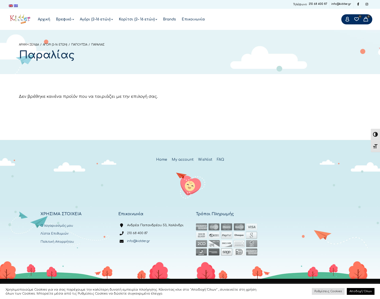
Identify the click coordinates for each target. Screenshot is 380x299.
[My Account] (347, 19)
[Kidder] (20, 19)
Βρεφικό (63, 19)
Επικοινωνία (193, 19)
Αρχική (44, 19)
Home (161, 160)
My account (183, 160)
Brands (169, 19)
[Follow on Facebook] (358, 4)
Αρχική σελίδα (29, 44)
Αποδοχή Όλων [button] (360, 291)
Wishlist (205, 160)
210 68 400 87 (318, 3)
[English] (11, 6)
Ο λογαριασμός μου (56, 225)
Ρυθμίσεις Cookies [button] (328, 291)
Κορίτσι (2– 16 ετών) (137, 19)
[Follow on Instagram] (366, 4)
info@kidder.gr (341, 3)
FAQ (220, 160)
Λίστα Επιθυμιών (54, 233)
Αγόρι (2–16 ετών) (95, 19)
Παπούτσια (79, 44)
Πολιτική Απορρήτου (57, 241)
